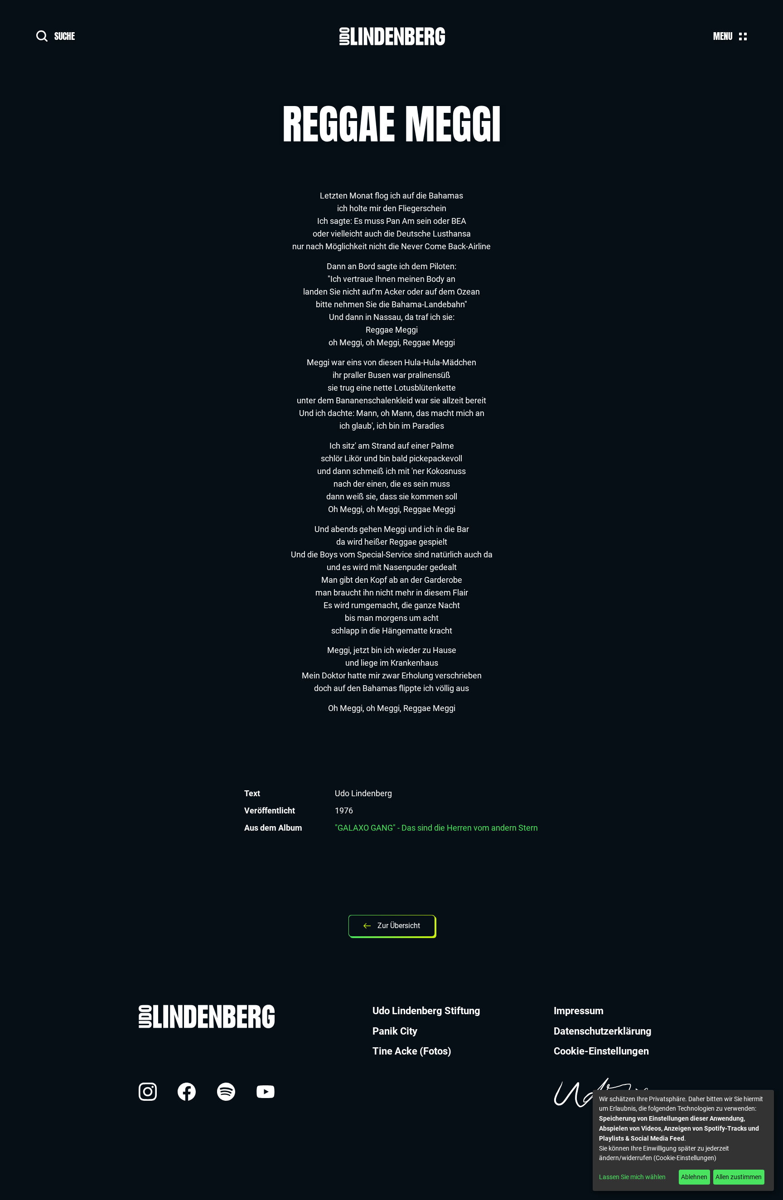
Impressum (579, 1010)
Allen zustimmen (738, 1177)
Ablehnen (694, 1177)
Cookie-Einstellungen (601, 1051)
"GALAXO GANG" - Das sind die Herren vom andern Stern (436, 827)
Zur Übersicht (398, 925)
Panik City (394, 1031)
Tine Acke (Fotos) (411, 1051)
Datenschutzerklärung (603, 1031)
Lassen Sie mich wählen (632, 1177)
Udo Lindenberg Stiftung (426, 1010)
